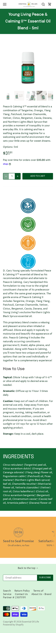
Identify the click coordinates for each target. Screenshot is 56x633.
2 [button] (25, 86)
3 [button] (28, 86)
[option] (28, 65)
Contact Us (21, 594)
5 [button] (34, 86)
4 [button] (31, 86)
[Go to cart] (50, 4)
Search (7, 590)
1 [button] (22, 86)
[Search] (43, 4)
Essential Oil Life (30, 621)
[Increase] (17, 176)
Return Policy (22, 590)
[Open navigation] (4, 4)
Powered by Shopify (13, 624)
